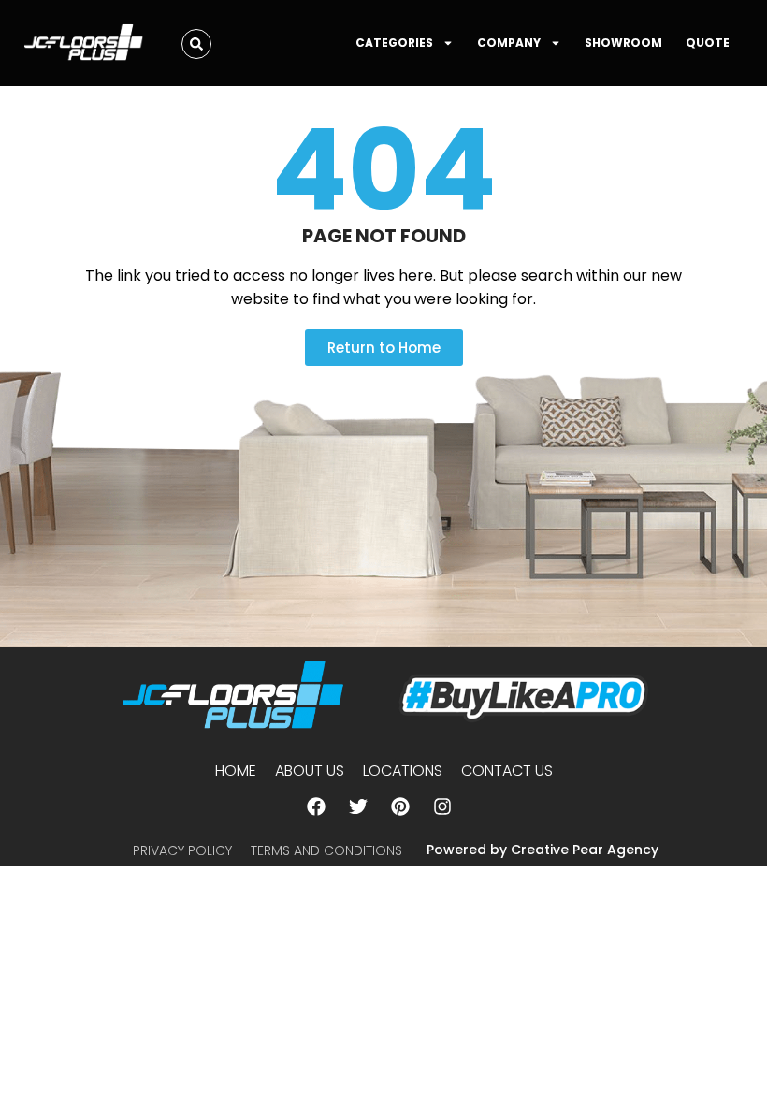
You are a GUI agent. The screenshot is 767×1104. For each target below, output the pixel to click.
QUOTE (708, 43)
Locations (402, 770)
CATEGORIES (394, 43)
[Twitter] (358, 806)
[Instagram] (442, 806)
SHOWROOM (623, 43)
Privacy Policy (182, 850)
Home (235, 770)
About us (309, 770)
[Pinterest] (400, 806)
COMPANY (509, 43)
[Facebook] (316, 806)
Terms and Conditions (326, 850)
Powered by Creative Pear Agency (542, 849)
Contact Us (507, 770)
